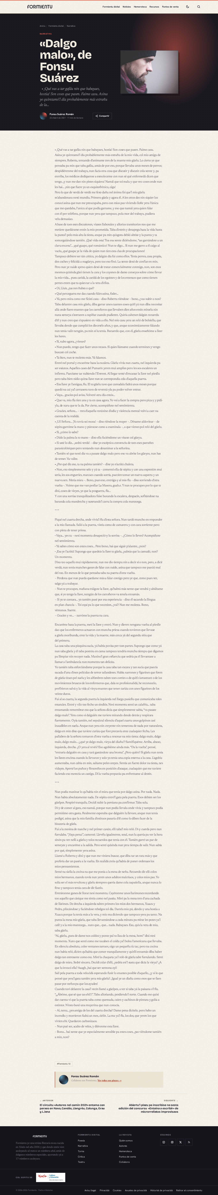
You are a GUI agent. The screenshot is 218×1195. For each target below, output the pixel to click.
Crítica (81, 1156)
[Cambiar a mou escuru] (187, 6)
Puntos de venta (170, 6)
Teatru (81, 1161)
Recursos (154, 6)
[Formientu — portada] (40, 6)
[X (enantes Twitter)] (180, 1142)
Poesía (81, 1140)
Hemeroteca (140, 6)
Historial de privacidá (161, 1190)
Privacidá (104, 1190)
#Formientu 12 (63, 1064)
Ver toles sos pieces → (109, 1080)
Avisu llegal (90, 1190)
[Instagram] (172, 1142)
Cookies (117, 1190)
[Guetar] (198, 6)
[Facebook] (163, 1142)
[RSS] (188, 1142)
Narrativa (71, 26)
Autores (123, 1145)
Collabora (124, 1161)
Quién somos (126, 1140)
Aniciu (42, 26)
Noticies (127, 6)
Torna (81, 1151)
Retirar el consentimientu (189, 1190)
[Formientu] (44, 1136)
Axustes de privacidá (136, 1190)
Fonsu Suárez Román (62, 114)
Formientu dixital (111, 6)
